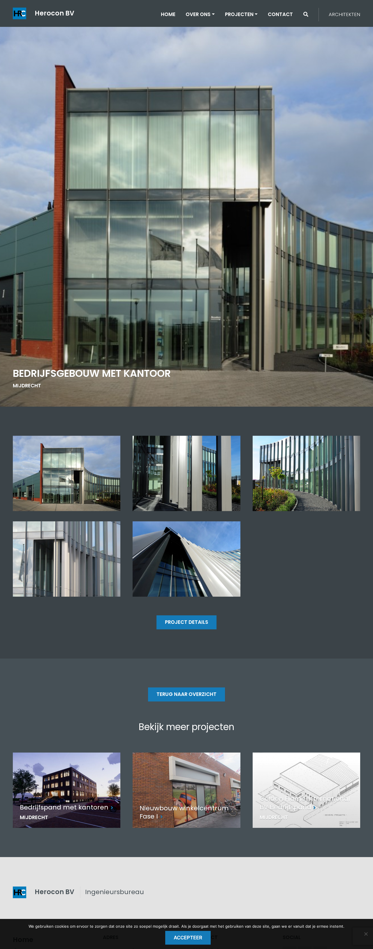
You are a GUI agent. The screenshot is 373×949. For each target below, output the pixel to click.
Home (168, 14)
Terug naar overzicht (186, 694)
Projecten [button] (239, 14)
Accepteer (188, 938)
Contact (280, 14)
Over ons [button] (198, 14)
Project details (186, 622)
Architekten (344, 14)
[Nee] (366, 934)
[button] (305, 14)
